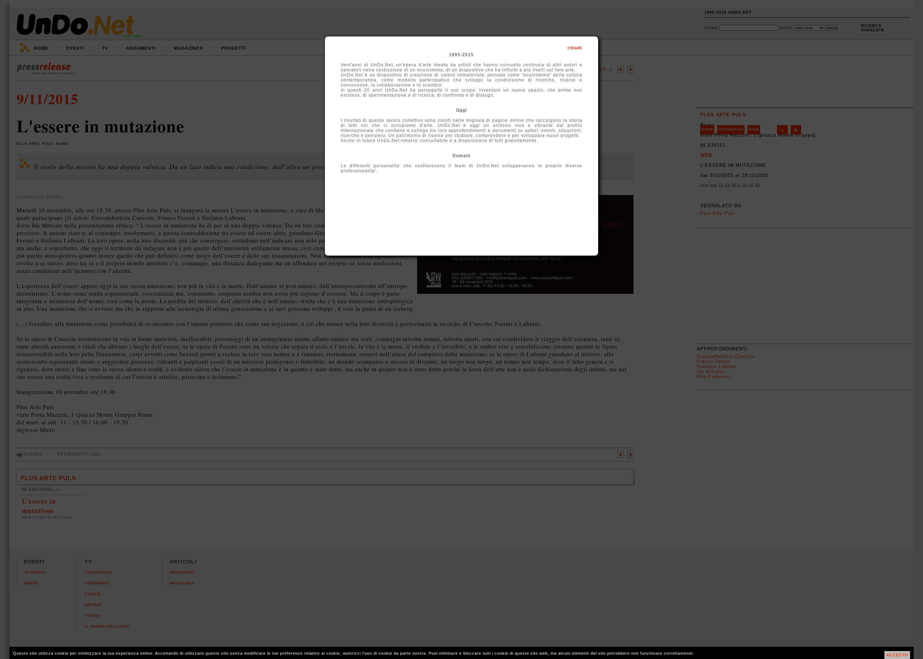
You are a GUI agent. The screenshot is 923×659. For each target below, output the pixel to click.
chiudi (575, 47)
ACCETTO (897, 655)
